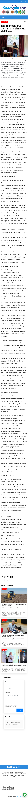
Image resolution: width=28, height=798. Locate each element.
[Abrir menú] (3, 17)
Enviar (20, 710)
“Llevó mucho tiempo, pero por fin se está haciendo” (13, 636)
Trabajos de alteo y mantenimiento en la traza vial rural (14, 605)
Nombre (6, 686)
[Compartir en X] (7, 580)
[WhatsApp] (21, 1)
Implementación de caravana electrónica (14, 665)
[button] (19, 1)
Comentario (7, 692)
